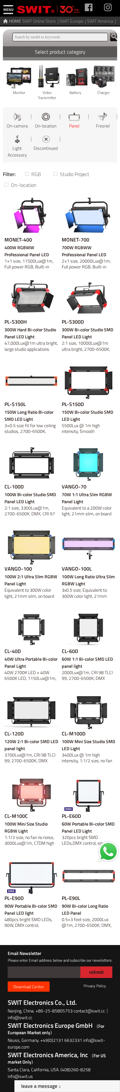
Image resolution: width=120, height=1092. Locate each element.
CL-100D (14, 486)
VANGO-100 (18, 569)
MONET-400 (18, 239)
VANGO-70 (74, 486)
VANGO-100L (77, 569)
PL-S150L (15, 404)
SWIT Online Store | (41, 21)
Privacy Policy (95, 986)
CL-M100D (73, 733)
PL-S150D (73, 404)
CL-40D (12, 651)
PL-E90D (14, 898)
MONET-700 (75, 239)
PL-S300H (15, 322)
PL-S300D (73, 322)
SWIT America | (102, 21)
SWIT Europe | (73, 21)
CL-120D (14, 733)
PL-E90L (71, 898)
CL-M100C (16, 816)
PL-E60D (71, 816)
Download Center (28, 986)
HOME (15, 21)
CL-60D (70, 651)
